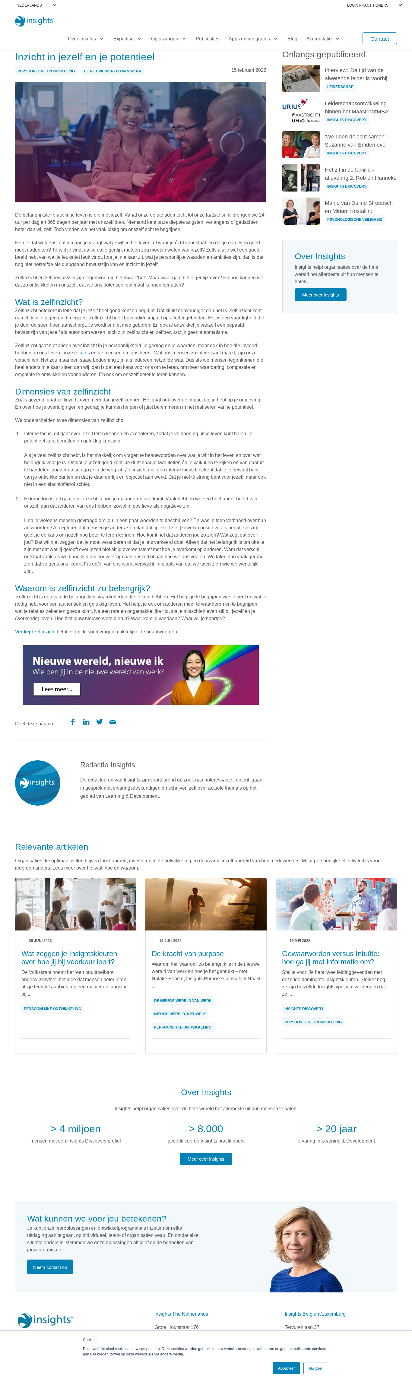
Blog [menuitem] (292, 38)
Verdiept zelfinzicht (35, 631)
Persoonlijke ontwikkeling (46, 71)
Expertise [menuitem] (123, 38)
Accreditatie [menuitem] (319, 38)
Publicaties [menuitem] (208, 38)
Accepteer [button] (286, 1368)
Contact (379, 39)
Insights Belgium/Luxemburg (315, 1314)
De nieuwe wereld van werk (112, 71)
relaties (82, 352)
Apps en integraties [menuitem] (249, 38)
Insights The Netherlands (181, 1314)
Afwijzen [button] (315, 1368)
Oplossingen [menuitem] (164, 38)
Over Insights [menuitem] (82, 38)
